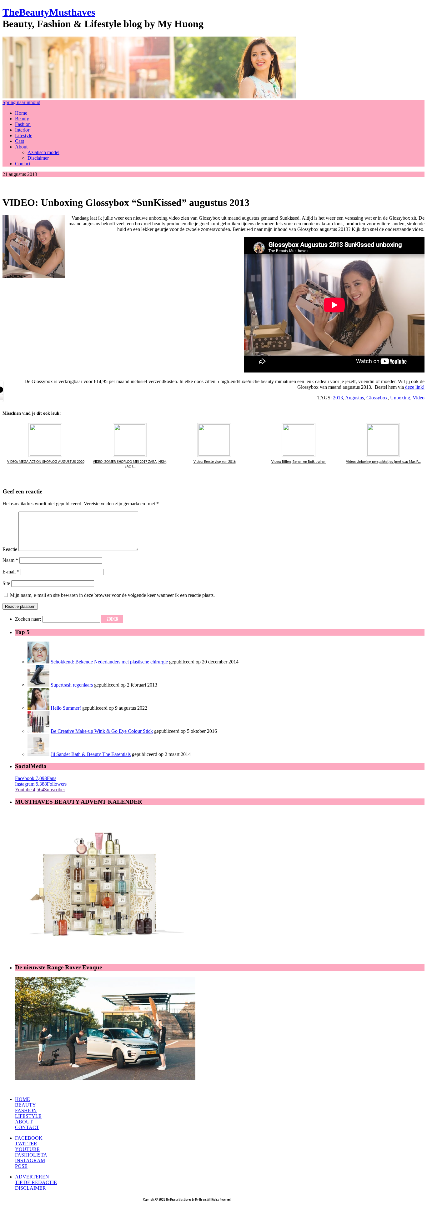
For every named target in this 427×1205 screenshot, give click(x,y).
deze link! (414, 387)
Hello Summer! (66, 708)
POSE (21, 1166)
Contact (22, 163)
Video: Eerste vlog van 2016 (214, 462)
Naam (10, 560)
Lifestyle (23, 135)
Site (6, 583)
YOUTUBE (27, 1149)
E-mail (11, 571)
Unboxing (400, 397)
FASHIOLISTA (31, 1155)
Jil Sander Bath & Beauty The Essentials (91, 754)
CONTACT (27, 1127)
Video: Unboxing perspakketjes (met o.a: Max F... (383, 462)
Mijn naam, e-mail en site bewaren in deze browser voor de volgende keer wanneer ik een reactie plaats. (112, 595)
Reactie (10, 549)
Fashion (23, 124)
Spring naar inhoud (21, 102)
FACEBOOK (29, 1138)
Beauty (22, 118)
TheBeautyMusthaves (49, 12)
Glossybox (377, 397)
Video (418, 397)
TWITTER (26, 1143)
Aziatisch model (43, 152)
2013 (338, 397)
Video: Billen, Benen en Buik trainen (298, 462)
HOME (22, 1099)
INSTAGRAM (30, 1160)
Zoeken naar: (28, 619)
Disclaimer (38, 158)
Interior (22, 129)
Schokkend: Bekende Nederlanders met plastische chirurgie (109, 661)
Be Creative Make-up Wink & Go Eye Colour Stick (102, 731)
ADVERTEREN (32, 1176)
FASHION (26, 1110)
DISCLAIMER (30, 1188)
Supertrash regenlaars (72, 685)
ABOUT (24, 1121)
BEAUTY (25, 1105)
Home (21, 113)
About (21, 146)
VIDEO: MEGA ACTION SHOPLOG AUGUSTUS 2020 (45, 462)
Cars (19, 141)
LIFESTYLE (28, 1116)
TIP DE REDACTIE (36, 1182)
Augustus (354, 397)
